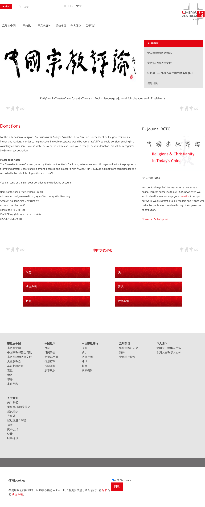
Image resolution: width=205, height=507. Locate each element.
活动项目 (124, 343)
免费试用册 (51, 357)
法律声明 (31, 287)
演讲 (122, 352)
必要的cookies (122, 480)
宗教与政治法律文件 (19, 357)
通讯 (120, 287)
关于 (120, 272)
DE (65, 6)
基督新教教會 (15, 366)
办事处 (11, 416)
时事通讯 (12, 438)
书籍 (10, 379)
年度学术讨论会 (128, 348)
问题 (28, 272)
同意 (117, 486)
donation (185, 196)
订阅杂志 (50, 352)
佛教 (10, 375)
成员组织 (12, 411)
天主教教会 (14, 361)
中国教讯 (50, 343)
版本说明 (50, 370)
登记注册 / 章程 (16, 420)
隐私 (105, 490)
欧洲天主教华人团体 (168, 352)
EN (71, 6)
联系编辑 (123, 301)
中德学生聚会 (127, 357)
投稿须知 (50, 366)
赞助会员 (12, 429)
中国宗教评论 (90, 343)
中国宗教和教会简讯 (19, 352)
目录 (47, 348)
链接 (10, 434)
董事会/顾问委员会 (18, 407)
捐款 (10, 425)
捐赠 (28, 301)
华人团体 (161, 343)
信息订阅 (50, 361)
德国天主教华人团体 (168, 348)
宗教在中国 (14, 343)
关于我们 (12, 398)
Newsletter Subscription (155, 219)
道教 (10, 370)
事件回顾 (12, 384)
